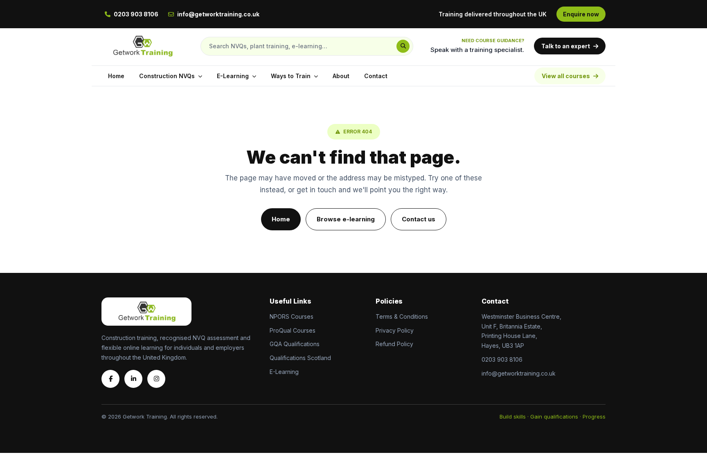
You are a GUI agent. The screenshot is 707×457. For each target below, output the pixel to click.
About (341, 75)
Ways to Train (291, 75)
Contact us (418, 219)
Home (116, 75)
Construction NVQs (167, 75)
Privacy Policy (395, 330)
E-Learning (233, 75)
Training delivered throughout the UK (493, 14)
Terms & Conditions (402, 316)
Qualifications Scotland (300, 357)
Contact (375, 75)
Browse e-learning (346, 219)
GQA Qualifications (295, 343)
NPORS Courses (291, 316)
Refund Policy (394, 343)
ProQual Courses (292, 330)
